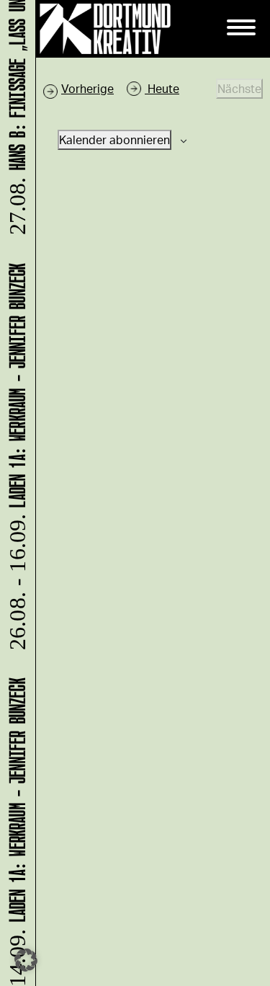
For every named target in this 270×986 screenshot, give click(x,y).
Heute (162, 88)
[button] (26, 960)
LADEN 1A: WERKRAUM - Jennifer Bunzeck (15, 460)
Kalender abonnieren (114, 139)
